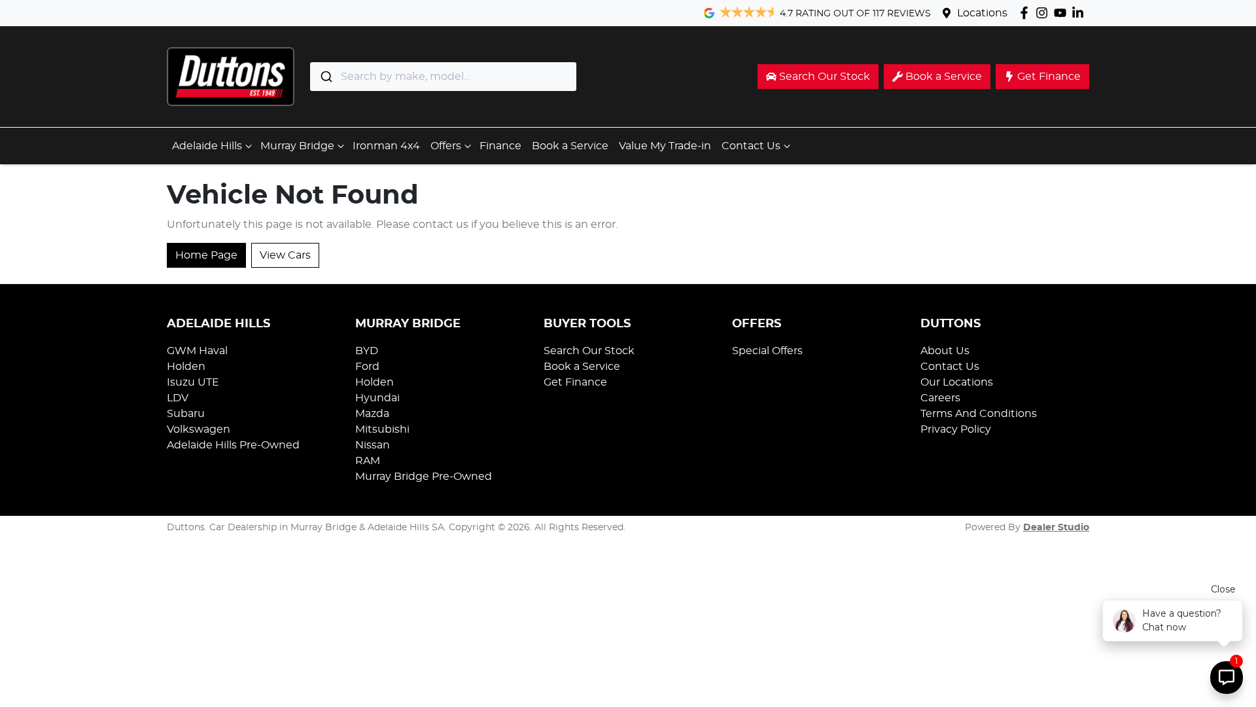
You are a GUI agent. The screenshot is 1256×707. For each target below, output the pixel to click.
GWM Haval (197, 351)
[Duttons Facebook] (1027, 13)
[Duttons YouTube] (1063, 13)
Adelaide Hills (207, 146)
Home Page (206, 255)
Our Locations (956, 382)
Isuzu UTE (193, 382)
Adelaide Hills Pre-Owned (233, 445)
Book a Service (570, 146)
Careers (940, 398)
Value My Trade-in (665, 146)
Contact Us (751, 146)
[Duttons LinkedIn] (1080, 13)
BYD (366, 351)
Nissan (372, 445)
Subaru (186, 413)
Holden (186, 366)
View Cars (285, 255)
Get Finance (575, 382)
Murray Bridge (297, 146)
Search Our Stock (589, 351)
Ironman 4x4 (386, 146)
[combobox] (443, 76)
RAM (367, 461)
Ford (367, 366)
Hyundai (377, 398)
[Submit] (325, 76)
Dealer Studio (1056, 527)
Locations (982, 13)
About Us (944, 351)
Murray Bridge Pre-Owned (423, 476)
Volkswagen (198, 429)
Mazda (372, 413)
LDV (177, 398)
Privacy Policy (955, 429)
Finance (500, 146)
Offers (445, 146)
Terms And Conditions (978, 413)
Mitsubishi (382, 429)
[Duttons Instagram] (1044, 13)
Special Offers (767, 351)
